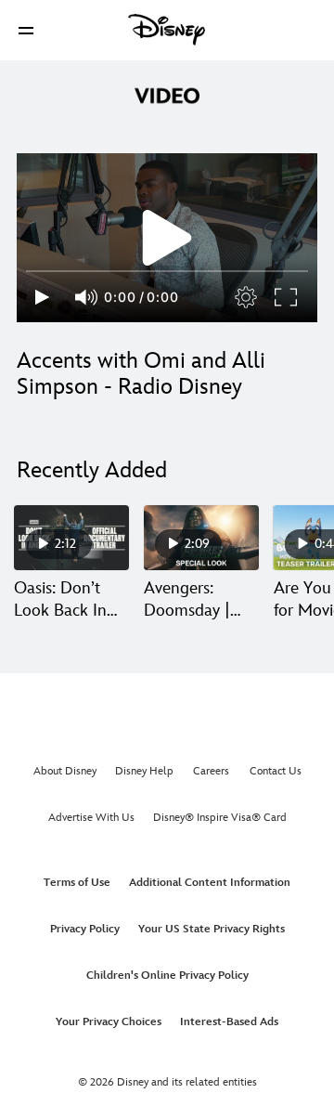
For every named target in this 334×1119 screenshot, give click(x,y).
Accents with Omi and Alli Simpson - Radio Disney (141, 373)
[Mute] (87, 297)
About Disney (64, 771)
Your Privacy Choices (108, 1022)
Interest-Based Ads (229, 1022)
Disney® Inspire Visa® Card (220, 818)
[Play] (42, 297)
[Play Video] (167, 238)
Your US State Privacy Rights (211, 929)
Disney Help (144, 771)
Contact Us (276, 771)
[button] (26, 30)
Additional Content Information (209, 883)
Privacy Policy (85, 929)
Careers (211, 771)
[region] (167, 237)
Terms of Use (77, 883)
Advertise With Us (91, 818)
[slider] (167, 271)
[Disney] (167, 30)
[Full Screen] (287, 297)
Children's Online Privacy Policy (167, 975)
